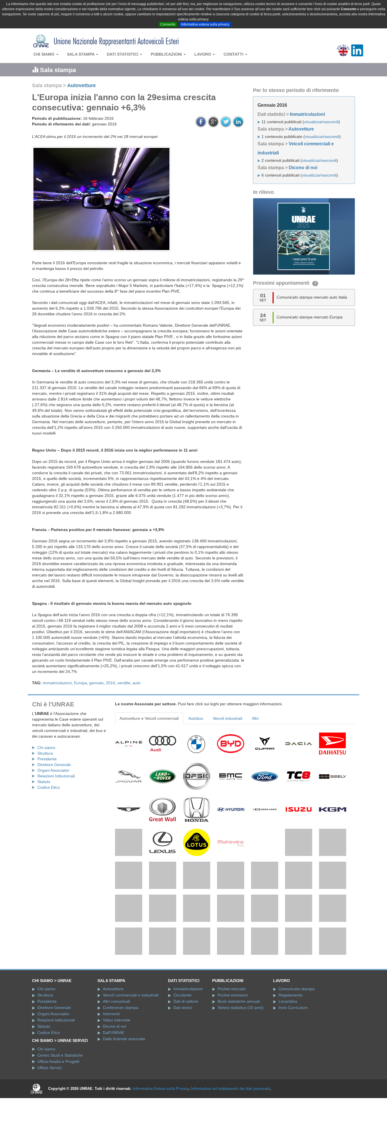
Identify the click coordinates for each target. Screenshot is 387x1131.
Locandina (287, 1034)
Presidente (47, 759)
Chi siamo (44, 54)
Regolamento (290, 1028)
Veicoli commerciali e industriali (130, 1028)
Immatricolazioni (307, 114)
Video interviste (116, 1053)
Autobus (195, 718)
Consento (167, 24)
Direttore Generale (54, 764)
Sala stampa (81, 54)
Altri (255, 718)
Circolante (182, 1028)
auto (137, 683)
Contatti (234, 54)
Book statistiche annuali (239, 1034)
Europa (80, 683)
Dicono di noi (303, 167)
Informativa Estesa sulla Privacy (161, 1121)
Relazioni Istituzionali (56, 776)
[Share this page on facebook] (201, 121)
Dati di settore (185, 1034)
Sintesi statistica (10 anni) (240, 1040)
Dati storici (182, 1040)
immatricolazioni (57, 683)
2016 (110, 683)
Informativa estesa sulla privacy (205, 24)
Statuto (43, 781)
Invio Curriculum (293, 1040)
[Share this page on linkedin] (238, 121)
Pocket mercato (232, 1021)
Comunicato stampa (296, 1021)
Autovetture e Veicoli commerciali (149, 718)
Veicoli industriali (227, 718)
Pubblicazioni (167, 54)
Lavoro (203, 54)
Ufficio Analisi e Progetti (58, 1094)
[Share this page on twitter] (225, 121)
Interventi (111, 1046)
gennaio (96, 683)
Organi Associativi (53, 770)
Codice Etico (48, 787)
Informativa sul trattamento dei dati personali (230, 1121)
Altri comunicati (116, 1034)
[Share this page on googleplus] (213, 121)
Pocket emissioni (233, 1028)
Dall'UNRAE (113, 1065)
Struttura (45, 753)
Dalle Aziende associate (124, 1071)
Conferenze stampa (120, 1040)
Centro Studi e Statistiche (60, 1088)
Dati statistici (123, 54)
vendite (123, 683)
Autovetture (81, 85)
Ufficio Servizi (49, 1100)
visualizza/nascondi (321, 121)
